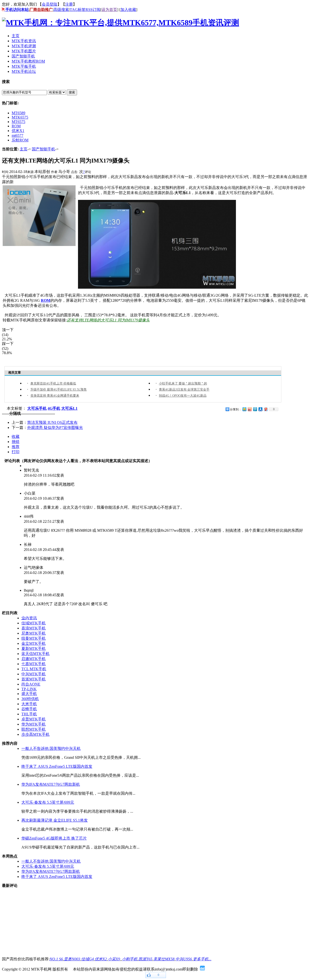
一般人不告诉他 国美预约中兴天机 (51, 748)
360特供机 (30, 699)
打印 (15, 452)
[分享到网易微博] (265, 409)
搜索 (72, 92)
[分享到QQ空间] (244, 409)
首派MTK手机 (33, 679)
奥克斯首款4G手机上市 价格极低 (53, 383)
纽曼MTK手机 (33, 638)
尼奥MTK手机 (33, 633)
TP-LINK (29, 689)
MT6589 (18, 113)
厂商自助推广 (41, 10)
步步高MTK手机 (35, 734)
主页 (23, 149)
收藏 (15, 436)
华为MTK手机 (33, 724)
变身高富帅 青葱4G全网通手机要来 (54, 395)
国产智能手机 (43, 149)
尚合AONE (30, 684)
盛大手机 (29, 694)
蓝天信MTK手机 (35, 654)
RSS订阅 (93, 10)
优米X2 (101, 959)
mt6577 (17, 135)
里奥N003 (72, 959)
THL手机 (29, 714)
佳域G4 (87, 959)
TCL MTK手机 (33, 669)
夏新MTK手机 (33, 648)
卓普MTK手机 (33, 719)
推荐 (15, 447)
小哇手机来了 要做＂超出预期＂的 (183, 383)
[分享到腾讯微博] (255, 409)
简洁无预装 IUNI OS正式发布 (52, 422)
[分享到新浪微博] (249, 409)
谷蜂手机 (29, 709)
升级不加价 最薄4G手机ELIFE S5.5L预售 (58, 389)
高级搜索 (61, 10)
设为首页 (109, 10)
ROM (16, 126)
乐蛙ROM (20, 140)
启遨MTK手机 (33, 659)
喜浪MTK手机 (33, 628)
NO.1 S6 (56, 959)
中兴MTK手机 (33, 674)
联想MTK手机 (33, 729)
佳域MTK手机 (33, 623)
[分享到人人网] (260, 409)
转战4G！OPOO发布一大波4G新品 (183, 395)
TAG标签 (78, 10)
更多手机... (202, 959)
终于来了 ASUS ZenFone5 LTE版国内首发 (56, 766)
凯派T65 (145, 959)
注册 (69, 4)
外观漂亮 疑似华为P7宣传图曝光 (55, 427)
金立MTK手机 (33, 643)
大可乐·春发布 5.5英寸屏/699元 (47, 802)
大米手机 (29, 704)
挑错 (15, 442)
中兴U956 (183, 959)
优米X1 (18, 131)
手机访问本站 (16, 10)
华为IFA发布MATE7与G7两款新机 (50, 784)
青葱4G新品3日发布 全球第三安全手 (184, 389)
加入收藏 (128, 10)
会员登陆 (49, 4)
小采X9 (114, 959)
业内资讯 (29, 618)
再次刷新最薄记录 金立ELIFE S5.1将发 (54, 820)
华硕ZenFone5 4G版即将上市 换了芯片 (54, 838)
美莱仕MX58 (163, 959)
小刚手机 (130, 959)
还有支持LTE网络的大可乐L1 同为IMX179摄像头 (108, 320)
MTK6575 (20, 117)
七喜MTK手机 (33, 664)
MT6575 (18, 122)
